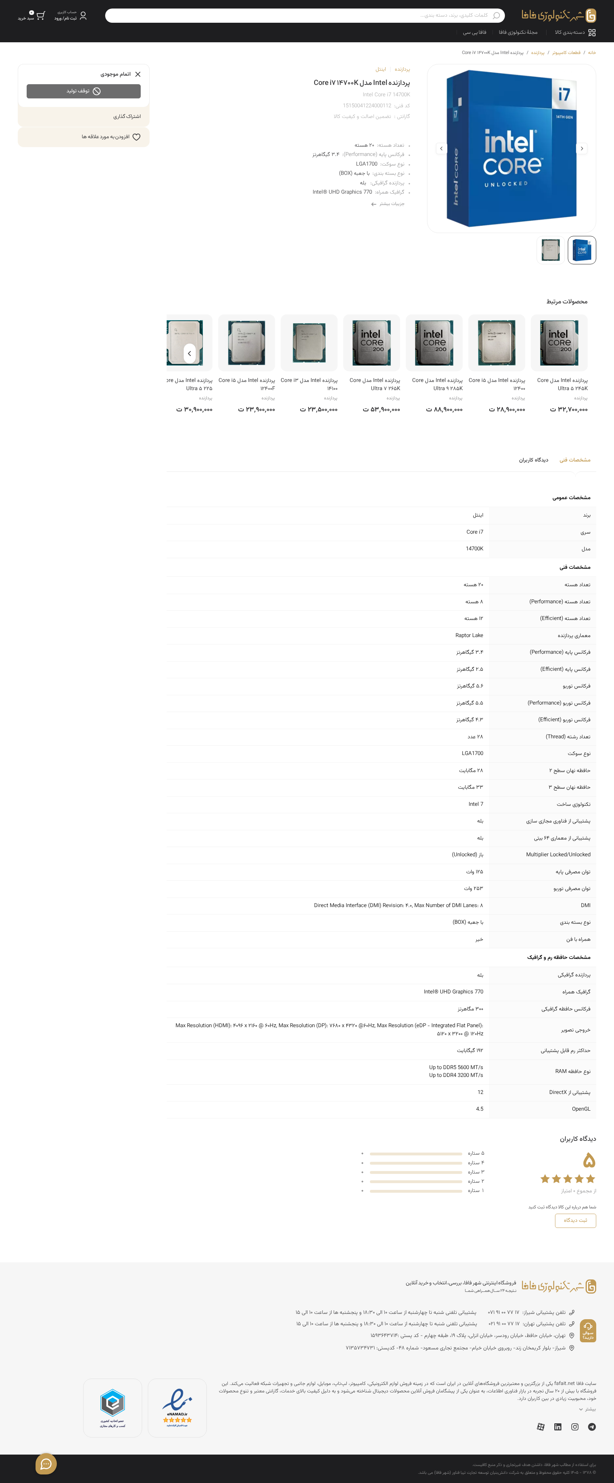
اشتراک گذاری (127, 117)
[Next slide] (441, 148)
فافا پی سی (474, 32)
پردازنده (538, 52)
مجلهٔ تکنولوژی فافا (518, 32)
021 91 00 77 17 (504, 1324)
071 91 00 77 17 (503, 1313)
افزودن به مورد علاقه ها (105, 137)
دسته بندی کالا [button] (570, 32)
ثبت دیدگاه (575, 1221)
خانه (592, 52)
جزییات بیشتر (392, 203)
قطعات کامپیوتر (566, 52)
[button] (71, 16)
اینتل (381, 69)
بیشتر (590, 1409)
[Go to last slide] (581, 148)
